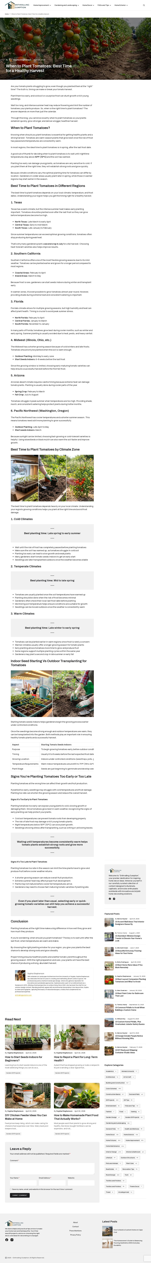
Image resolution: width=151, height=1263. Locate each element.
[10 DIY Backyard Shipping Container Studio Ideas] (109, 1050)
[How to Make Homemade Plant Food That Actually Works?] (77, 1095)
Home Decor (112, 1135)
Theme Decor (136, 1186)
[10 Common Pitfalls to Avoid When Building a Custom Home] (109, 1008)
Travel (109, 1192)
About (75, 1222)
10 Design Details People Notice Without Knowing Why (129, 1037)
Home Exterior (131, 1135)
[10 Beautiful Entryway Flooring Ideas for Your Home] (109, 951)
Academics (111, 1071)
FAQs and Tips (131, 1106)
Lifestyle (110, 1158)
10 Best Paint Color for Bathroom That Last (129, 994)
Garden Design (113, 1117)
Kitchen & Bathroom (135, 1152)
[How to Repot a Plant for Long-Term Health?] (77, 1037)
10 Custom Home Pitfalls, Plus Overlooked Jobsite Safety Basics (130, 1023)
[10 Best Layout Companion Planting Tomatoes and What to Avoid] (109, 980)
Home (7, 14)
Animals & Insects (129, 1071)
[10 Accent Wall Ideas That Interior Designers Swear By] (109, 922)
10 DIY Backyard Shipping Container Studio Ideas (126, 1051)
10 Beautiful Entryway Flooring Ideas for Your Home (128, 952)
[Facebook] (110, 899)
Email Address (45, 1178)
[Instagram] (114, 899)
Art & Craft (128, 1077)
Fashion (110, 1112)
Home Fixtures (113, 1140)
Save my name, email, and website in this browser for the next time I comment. (42, 1189)
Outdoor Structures (129, 1158)
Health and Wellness (133, 1129)
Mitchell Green (122, 948)
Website (71, 1178)
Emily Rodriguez (123, 962)
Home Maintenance (115, 1146)
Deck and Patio (136, 1094)
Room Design (112, 1175)
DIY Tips (128, 1100)
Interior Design (113, 1152)
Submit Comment (19, 1195)
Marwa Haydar (122, 919)
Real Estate (111, 1169)
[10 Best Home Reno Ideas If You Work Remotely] (109, 965)
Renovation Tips (130, 1169)
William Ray (121, 1019)
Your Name (15, 1178)
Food (122, 1112)
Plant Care (131, 1163)
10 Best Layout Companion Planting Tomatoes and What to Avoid (130, 980)
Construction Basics (115, 1094)
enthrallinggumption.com (23, 995)
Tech (128, 1175)
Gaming (135, 1112)
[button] (144, 5)
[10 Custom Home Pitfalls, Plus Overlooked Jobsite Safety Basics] (109, 1022)
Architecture (112, 1077)
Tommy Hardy (122, 1005)
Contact (75, 1226)
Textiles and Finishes (115, 1181)
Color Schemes (113, 1089)
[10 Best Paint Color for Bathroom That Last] (109, 994)
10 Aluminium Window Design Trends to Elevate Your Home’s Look (128, 938)
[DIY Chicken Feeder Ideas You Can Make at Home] (28, 1095)
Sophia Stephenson (124, 976)
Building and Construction (117, 1083)
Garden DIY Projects (13, 1073)
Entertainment (113, 1106)
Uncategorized (125, 1192)
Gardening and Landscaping (118, 1123)
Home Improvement (134, 1140)
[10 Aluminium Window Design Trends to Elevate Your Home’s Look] (109, 936)
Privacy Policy (75, 1235)
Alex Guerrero (122, 990)
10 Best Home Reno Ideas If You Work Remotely (128, 966)
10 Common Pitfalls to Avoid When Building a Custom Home (130, 1009)
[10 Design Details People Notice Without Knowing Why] (109, 1036)
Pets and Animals (113, 1163)
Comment (14, 1160)
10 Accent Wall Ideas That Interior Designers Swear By (129, 923)
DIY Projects (112, 1100)
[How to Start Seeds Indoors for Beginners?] (28, 1037)
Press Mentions (75, 1231)
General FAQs (112, 1129)
